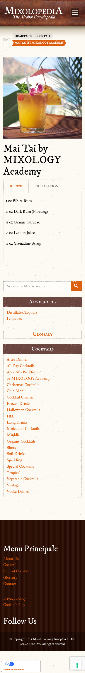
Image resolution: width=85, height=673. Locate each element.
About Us (11, 558)
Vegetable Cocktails (22, 478)
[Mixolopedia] (31, 10)
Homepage (23, 36)
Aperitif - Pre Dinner (24, 372)
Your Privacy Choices (25, 664)
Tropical (13, 472)
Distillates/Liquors (22, 312)
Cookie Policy (14, 604)
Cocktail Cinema (20, 397)
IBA (10, 416)
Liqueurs (14, 318)
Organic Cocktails (21, 441)
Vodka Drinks (18, 491)
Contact (9, 583)
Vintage (13, 485)
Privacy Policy (14, 598)
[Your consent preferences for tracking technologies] (77, 665)
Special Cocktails (20, 466)
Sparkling (14, 460)
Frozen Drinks (19, 403)
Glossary (43, 334)
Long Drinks (17, 422)
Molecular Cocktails (23, 428)
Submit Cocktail (16, 571)
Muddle (13, 435)
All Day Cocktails (21, 365)
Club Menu (16, 390)
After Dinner (17, 359)
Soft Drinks (16, 453)
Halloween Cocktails (23, 409)
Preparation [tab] (46, 186)
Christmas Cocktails (23, 384)
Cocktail (43, 36)
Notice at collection (13, 669)
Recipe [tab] (16, 186)
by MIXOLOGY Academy (28, 378)
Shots (11, 447)
